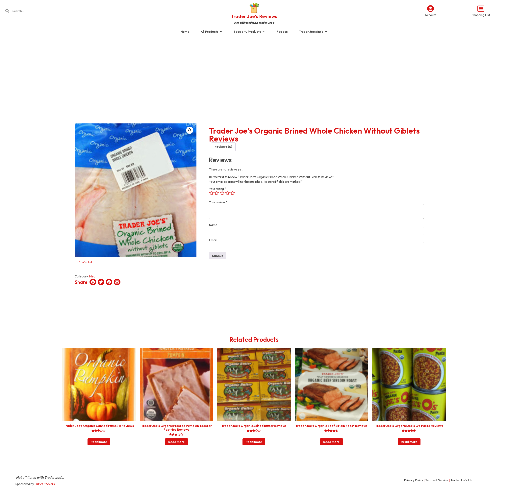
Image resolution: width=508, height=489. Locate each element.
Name (213, 224)
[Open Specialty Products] (263, 31)
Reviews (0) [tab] (223, 147)
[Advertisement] (254, 68)
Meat (92, 276)
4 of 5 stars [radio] (227, 193)
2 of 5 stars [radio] (216, 193)
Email (212, 240)
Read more (99, 442)
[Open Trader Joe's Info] (326, 31)
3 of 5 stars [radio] (222, 193)
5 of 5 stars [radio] (232, 193)
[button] (189, 130)
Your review (218, 202)
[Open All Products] (220, 31)
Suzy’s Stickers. (45, 484)
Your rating (217, 188)
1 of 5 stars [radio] (211, 193)
